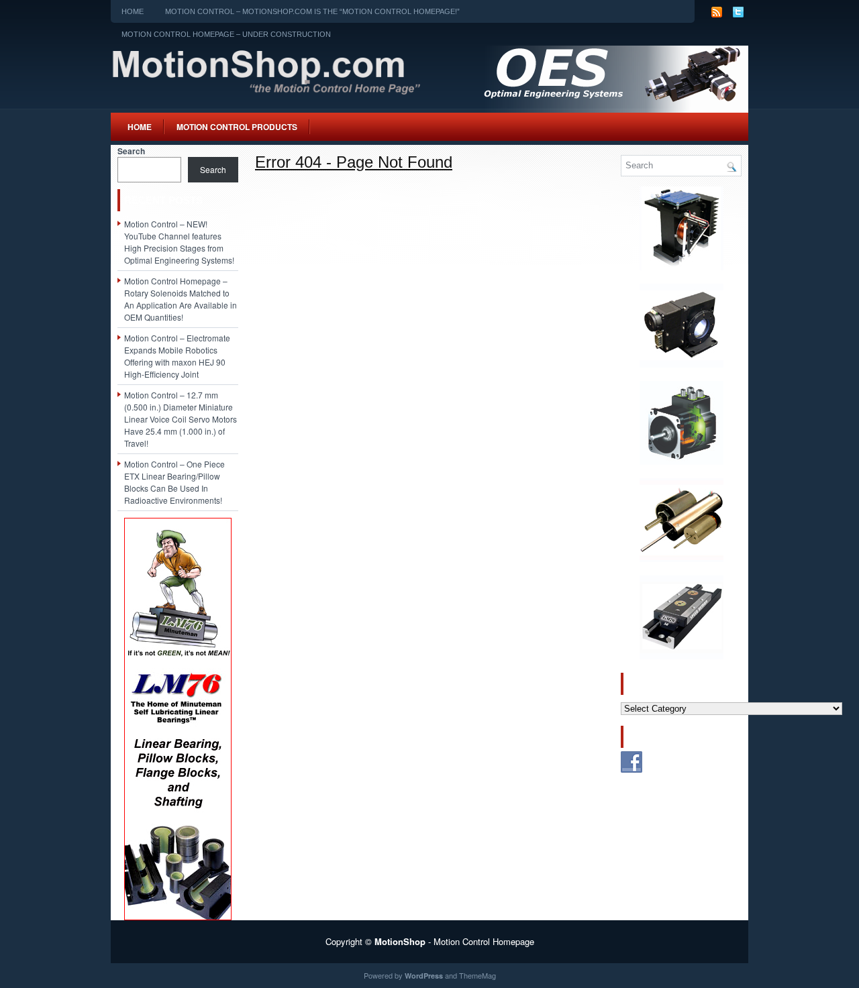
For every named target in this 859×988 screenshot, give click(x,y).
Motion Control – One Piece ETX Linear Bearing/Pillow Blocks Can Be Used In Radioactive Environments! (174, 482)
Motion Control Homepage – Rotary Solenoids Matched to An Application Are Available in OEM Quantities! (180, 299)
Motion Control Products (236, 127)
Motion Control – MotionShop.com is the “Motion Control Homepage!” (312, 11)
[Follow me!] (738, 16)
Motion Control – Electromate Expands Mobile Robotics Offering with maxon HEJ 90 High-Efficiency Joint (177, 356)
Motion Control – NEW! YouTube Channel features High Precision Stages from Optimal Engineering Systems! (179, 242)
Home (132, 11)
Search (131, 151)
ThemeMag (477, 975)
